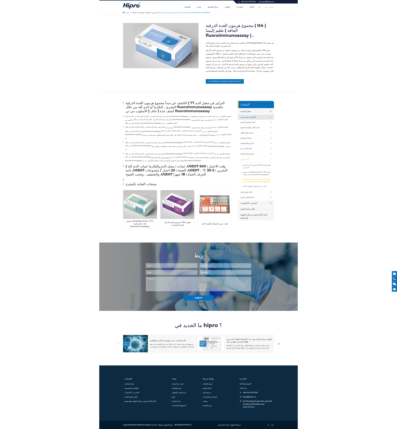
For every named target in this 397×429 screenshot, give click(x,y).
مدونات (205, 401)
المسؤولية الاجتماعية (179, 406)
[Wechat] (394, 283)
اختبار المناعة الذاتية (247, 154)
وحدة (199, 7)
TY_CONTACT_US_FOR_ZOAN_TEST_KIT (224, 81)
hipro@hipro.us (267, 2)
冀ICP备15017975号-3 (183, 425)
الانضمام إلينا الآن (245, 384)
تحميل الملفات (208, 384)
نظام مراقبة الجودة (247, 209)
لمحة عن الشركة (178, 384)
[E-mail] (394, 273)
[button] (278, 344)
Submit (198, 298)
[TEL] (394, 278)
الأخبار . (252, 7)
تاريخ (173, 397)
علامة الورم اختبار (246, 192)
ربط (198, 255)
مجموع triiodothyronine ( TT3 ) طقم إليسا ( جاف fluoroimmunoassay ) (140, 224)
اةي (271, 7)
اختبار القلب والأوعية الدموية (250, 127)
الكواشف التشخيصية (144, 12)
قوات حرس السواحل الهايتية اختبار (214, 224)
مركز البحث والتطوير (179, 392)
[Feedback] (394, 289)
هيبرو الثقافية (176, 388)
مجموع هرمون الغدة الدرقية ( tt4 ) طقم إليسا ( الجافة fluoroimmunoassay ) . (186, 12)
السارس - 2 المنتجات (248, 203)
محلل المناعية (245, 111)
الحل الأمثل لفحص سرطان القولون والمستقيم (253, 216)
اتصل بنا (240, 7)
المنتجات (187, 7)
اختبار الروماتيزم (246, 138)
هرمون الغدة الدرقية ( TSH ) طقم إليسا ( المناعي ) (177, 223)
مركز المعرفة (213, 7)
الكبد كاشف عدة (246, 149)
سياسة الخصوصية (224, 425)
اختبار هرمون (156, 12)
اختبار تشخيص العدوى (247, 122)
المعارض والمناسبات (210, 397)
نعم (266, 7)
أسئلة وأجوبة (207, 388)
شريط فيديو (207, 392)
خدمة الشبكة (176, 401)
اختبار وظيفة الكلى (246, 133)
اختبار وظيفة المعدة (247, 143)
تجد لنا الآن (243, 388)
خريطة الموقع (236, 425)
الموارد (227, 7)
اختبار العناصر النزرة (247, 197)
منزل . (128, 12)
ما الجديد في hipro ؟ (198, 325)
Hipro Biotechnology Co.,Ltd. (145, 425)
